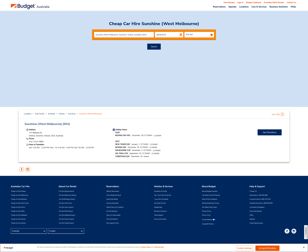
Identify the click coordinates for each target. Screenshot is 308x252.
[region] (154, 248)
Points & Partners (112, 219)
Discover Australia (160, 219)
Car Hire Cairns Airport (66, 207)
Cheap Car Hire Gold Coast (19, 203)
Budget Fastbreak (253, 2)
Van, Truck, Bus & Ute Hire (162, 195)
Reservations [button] (219, 6)
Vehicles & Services (163, 186)
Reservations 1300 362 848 (258, 195)
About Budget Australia (209, 191)
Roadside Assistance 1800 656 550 (261, 203)
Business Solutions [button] (279, 6)
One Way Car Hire (160, 203)
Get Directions (269, 132)
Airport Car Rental (67, 186)
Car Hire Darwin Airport (66, 219)
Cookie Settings (207, 220)
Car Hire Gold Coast (65, 203)
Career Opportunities (256, 223)
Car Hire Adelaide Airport (67, 215)
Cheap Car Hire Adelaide (19, 215)
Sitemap (252, 219)
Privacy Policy (206, 211)
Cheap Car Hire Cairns (18, 207)
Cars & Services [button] (259, 6)
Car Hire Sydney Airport (66, 191)
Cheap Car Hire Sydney (18, 191)
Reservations (112, 186)
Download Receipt (112, 203)
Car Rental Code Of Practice (211, 195)
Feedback (306, 231)
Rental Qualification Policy (210, 203)
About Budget (209, 186)
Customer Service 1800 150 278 (260, 199)
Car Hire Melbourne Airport (67, 195)
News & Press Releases (209, 199)
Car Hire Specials (111, 211)
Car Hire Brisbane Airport (67, 199)
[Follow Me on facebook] (287, 231)
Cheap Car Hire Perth (18, 211)
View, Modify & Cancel (113, 195)
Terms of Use (206, 215)
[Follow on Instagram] (294, 231)
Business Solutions (160, 211)
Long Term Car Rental (161, 199)
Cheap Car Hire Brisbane (19, 199)
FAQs (293, 6)
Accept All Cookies (267, 248)
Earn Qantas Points (112, 223)
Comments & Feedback (257, 207)
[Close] (303, 247)
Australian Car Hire (20, 186)
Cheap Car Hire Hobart (18, 223)
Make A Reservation (112, 191)
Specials (232, 6)
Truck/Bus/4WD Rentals (274, 2)
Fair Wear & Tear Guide (209, 207)
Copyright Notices (208, 224)
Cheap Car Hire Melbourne (19, 195)
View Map (276, 114)
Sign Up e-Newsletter (113, 215)
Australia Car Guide (160, 191)
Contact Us (291, 2)
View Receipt (229, 2)
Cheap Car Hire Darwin (18, 219)
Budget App (158, 207)
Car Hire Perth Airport (66, 211)
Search (154, 46)
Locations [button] (244, 6)
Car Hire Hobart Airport (66, 223)
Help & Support (257, 186)
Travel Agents (158, 215)
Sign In (240, 2)
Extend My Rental (112, 199)
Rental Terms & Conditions (115, 207)
